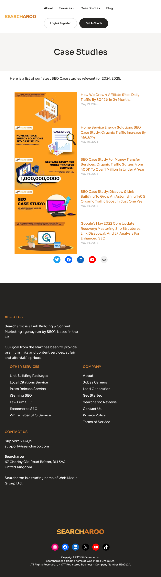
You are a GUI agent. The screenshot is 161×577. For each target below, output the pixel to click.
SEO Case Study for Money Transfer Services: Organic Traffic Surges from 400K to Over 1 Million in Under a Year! (113, 165)
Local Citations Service (29, 382)
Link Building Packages (29, 376)
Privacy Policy (94, 415)
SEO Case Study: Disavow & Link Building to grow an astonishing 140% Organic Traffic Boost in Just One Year (113, 197)
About (88, 376)
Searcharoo (14, 457)
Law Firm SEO (21, 402)
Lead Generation (97, 389)
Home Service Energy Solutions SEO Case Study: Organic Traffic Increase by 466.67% (113, 132)
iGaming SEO (21, 395)
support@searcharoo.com (27, 446)
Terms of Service (96, 422)
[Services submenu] (73, 8)
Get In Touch (94, 23)
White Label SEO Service (30, 415)
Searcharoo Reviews (100, 402)
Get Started (92, 395)
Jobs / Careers (95, 382)
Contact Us (92, 409)
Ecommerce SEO (24, 409)
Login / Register (60, 23)
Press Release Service (28, 389)
